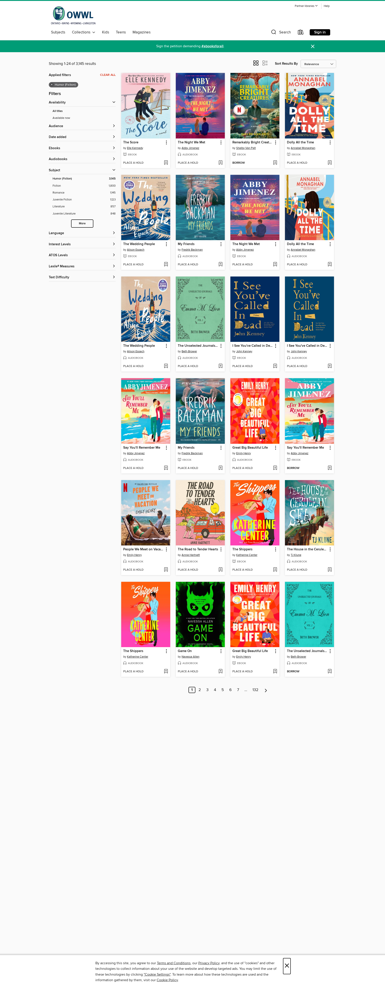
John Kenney (244, 351)
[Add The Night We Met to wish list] (220, 163)
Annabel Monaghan (303, 148)
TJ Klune (296, 555)
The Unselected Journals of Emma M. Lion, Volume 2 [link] (307, 651)
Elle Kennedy (135, 148)
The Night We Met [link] (191, 142)
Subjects (58, 32)
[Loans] (300, 33)
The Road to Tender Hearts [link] (198, 549)
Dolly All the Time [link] (300, 142)
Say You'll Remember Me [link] (141, 448)
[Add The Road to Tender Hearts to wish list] (220, 570)
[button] (306, 6)
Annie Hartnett (191, 555)
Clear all (108, 75)
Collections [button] (82, 32)
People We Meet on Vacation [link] (143, 549)
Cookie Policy (167, 980)
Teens (121, 32)
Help (327, 6)
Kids (105, 32)
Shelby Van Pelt (246, 148)
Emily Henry (243, 453)
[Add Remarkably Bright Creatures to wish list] (275, 163)
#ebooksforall (212, 46)
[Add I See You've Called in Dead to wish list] (275, 366)
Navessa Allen (190, 657)
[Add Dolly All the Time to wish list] (329, 163)
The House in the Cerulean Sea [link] (307, 549)
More (82, 223)
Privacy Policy (208, 963)
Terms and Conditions (173, 963)
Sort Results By (286, 64)
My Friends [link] (186, 244)
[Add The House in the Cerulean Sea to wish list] (329, 570)
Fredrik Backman (192, 250)
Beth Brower (189, 351)
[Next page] (266, 690)
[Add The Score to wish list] (166, 163)
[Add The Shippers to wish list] (275, 570)
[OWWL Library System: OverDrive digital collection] (73, 15)
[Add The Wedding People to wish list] (166, 265)
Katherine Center (246, 555)
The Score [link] (130, 142)
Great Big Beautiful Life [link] (250, 448)
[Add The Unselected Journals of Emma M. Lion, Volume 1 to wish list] (220, 366)
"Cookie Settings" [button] (157, 974)
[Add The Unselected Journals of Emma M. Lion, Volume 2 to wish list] (329, 672)
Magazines (142, 32)
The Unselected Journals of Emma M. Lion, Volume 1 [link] (198, 346)
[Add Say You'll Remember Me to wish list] (166, 468)
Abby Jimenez (190, 148)
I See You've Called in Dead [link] (252, 346)
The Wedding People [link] (139, 244)
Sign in (320, 32)
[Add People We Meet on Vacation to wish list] (166, 570)
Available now (61, 118)
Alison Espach (135, 250)
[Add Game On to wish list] (220, 672)
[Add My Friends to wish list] (220, 265)
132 (255, 689)
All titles (58, 111)
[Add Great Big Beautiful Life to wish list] (275, 468)
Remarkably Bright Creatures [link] (252, 142)
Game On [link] (185, 651)
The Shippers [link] (242, 549)
